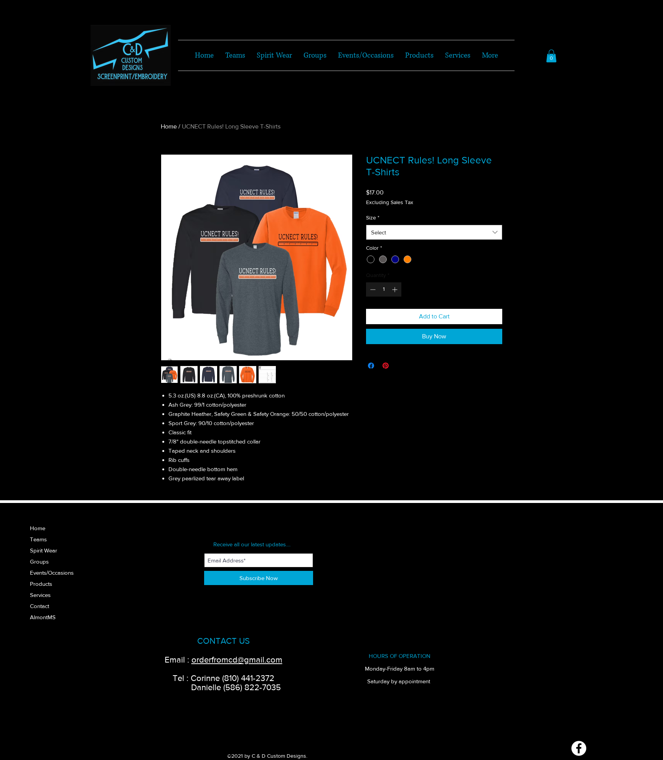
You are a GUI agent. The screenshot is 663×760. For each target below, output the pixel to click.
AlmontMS (43, 617)
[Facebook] (578, 748)
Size (372, 217)
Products (41, 583)
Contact (39, 606)
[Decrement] (372, 289)
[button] (551, 55)
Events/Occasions (52, 572)
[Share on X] (400, 365)
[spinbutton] (384, 289)
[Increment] (395, 289)
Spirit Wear (43, 550)
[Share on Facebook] (371, 365)
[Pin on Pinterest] (385, 365)
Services (40, 595)
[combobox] (434, 232)
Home (169, 126)
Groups (39, 561)
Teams (38, 539)
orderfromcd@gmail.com (236, 659)
